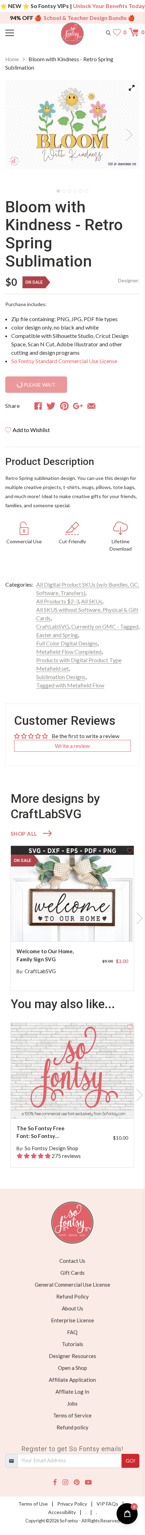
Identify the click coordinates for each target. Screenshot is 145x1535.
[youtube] (88, 1482)
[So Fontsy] (72, 33)
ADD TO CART (106, 928)
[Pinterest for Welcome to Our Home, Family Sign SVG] (76, 927)
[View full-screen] (131, 88)
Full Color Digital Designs (67, 643)
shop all (24, 833)
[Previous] (19, 133)
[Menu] (22, 32)
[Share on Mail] (91, 406)
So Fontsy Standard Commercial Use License (64, 361)
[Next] (125, 133)
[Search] (108, 32)
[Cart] (134, 32)
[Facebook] (55, 1482)
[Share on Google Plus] (78, 406)
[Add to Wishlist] (130, 850)
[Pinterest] (76, 1482)
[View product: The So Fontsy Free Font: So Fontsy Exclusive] (72, 1070)
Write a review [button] (72, 745)
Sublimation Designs (60, 676)
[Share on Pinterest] (64, 406)
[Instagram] (65, 1482)
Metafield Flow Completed (68, 651)
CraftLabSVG (52, 626)
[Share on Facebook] (38, 406)
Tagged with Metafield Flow (70, 685)
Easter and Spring (57, 634)
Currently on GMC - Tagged (104, 626)
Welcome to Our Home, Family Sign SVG (45, 955)
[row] (72, 918)
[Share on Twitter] (50, 406)
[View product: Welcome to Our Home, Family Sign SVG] (72, 893)
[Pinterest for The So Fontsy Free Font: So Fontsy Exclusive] (76, 1104)
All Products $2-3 (57, 601)
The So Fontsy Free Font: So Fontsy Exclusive (41, 1132)
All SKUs (91, 601)
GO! (131, 1461)
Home (12, 59)
